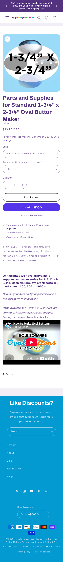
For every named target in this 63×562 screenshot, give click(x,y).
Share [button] (9, 374)
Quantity (7, 178)
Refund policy (53, 546)
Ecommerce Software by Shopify (26, 546)
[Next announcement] (56, 6)
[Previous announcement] (6, 6)
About (10, 453)
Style (5, 147)
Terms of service (41, 552)
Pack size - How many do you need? (23, 162)
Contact (11, 445)
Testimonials (14, 468)
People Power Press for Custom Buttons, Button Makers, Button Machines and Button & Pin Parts (30, 542)
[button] (7, 18)
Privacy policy (23, 552)
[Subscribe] (52, 431)
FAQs (10, 476)
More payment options (31, 216)
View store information (19, 237)
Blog (9, 461)
